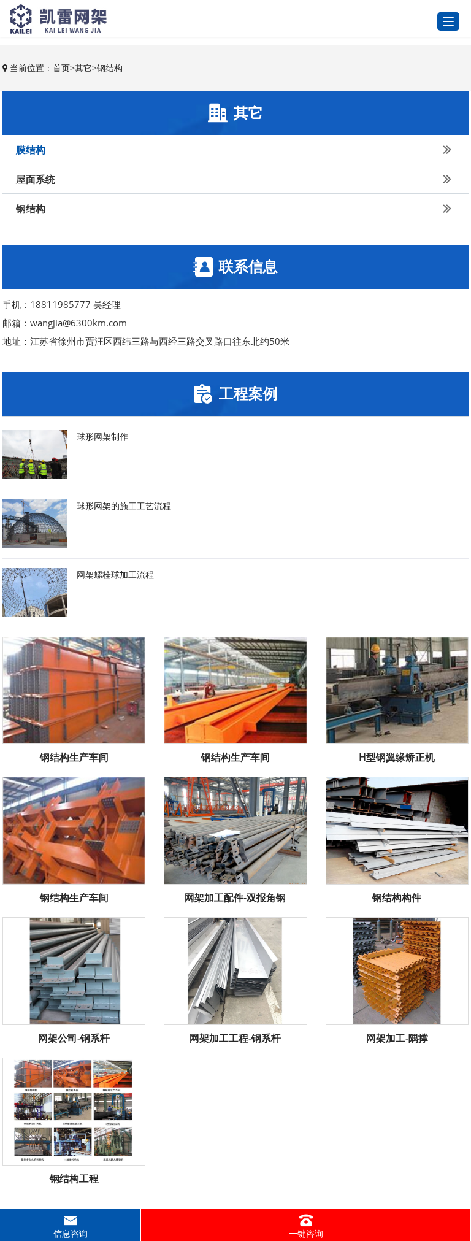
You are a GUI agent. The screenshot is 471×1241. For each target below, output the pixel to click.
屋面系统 (35, 179)
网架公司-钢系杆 (74, 1038)
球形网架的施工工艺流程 (124, 506)
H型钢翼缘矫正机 (397, 757)
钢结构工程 (74, 1178)
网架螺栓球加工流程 (115, 574)
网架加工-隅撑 (397, 1038)
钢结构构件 (396, 897)
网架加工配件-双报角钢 (235, 897)
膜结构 (30, 149)
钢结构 (110, 68)
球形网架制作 (102, 436)
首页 (61, 68)
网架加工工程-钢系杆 (235, 1038)
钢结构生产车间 (74, 757)
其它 (83, 68)
